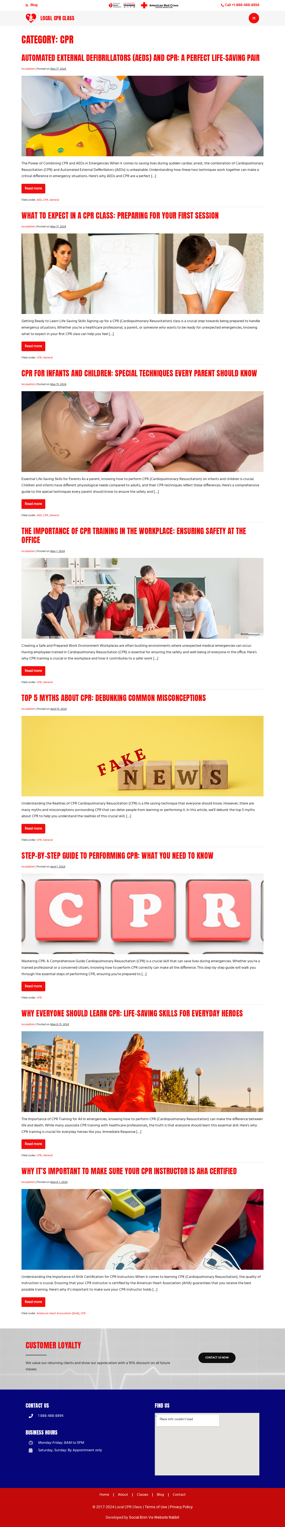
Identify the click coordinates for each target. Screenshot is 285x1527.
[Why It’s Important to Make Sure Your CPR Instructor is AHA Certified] (142, 1229)
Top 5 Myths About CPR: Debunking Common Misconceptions (113, 698)
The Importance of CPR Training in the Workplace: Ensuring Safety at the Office (133, 535)
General (54, 200)
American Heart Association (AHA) (58, 1313)
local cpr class (57, 18)
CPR (45, 200)
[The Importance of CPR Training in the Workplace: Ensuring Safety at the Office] (142, 598)
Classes (142, 1495)
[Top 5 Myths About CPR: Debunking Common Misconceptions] (142, 756)
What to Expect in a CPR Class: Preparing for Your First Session (120, 215)
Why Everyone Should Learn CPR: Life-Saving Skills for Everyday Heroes (132, 1013)
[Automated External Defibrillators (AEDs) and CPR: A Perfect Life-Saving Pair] (142, 116)
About (123, 1495)
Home (104, 1495)
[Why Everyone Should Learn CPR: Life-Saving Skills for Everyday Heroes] (142, 1071)
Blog (160, 1495)
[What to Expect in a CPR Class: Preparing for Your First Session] (142, 273)
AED (39, 200)
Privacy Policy (181, 1507)
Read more (35, 188)
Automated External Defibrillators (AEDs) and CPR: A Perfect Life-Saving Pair (140, 57)
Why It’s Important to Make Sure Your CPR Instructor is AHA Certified (129, 1171)
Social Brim (138, 1517)
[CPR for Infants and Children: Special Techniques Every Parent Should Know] (142, 431)
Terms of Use (156, 1507)
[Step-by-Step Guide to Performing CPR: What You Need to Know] (142, 914)
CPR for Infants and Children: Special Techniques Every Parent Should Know (139, 373)
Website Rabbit (166, 1517)
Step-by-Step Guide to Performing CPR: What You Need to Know (117, 855)
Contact (179, 1495)
